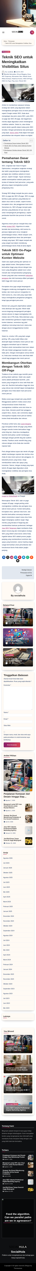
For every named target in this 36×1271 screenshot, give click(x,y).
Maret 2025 (7, 901)
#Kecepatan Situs (17, 76)
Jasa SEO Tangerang (9, 528)
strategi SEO (10, 226)
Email (6, 719)
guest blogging (26, 424)
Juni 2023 (6, 1003)
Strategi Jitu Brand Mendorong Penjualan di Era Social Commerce (12, 817)
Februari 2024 (8, 964)
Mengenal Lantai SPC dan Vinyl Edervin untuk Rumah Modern (13, 806)
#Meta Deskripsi (6, 78)
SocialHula (18, 1251)
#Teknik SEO (22, 81)
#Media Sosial (27, 76)
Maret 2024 (7, 959)
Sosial (9, 1084)
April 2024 (6, 955)
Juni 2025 (6, 887)
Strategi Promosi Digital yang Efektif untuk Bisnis (17, 640)
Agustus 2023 (7, 993)
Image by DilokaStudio (9, 496)
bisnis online (14, 133)
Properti (9, 1064)
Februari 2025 (8, 906)
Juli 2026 (6, 863)
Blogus (27, 1265)
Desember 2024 (8, 916)
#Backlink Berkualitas (10, 74)
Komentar (7, 685)
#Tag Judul (15, 81)
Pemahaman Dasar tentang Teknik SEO (16, 143)
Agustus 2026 (7, 858)
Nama (6, 712)
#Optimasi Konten (17, 78)
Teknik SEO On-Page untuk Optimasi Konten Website (17, 147)
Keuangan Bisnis (12, 1104)
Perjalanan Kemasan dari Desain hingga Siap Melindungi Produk (17, 621)
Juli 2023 (6, 998)
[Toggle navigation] (3, 32)
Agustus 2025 (7, 877)
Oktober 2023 (7, 984)
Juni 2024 (6, 945)
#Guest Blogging (22, 74)
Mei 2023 (6, 1008)
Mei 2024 (6, 950)
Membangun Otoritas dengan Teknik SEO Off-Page (18, 151)
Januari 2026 (7, 868)
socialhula (10, 72)
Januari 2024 (7, 969)
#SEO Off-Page (27, 78)
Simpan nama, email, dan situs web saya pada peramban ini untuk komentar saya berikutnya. (17, 737)
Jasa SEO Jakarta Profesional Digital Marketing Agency (10, 828)
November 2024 (8, 921)
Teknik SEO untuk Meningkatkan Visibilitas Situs (17, 62)
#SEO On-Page (6, 81)
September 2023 (8, 988)
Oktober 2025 (7, 872)
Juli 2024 (6, 940)
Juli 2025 (6, 882)
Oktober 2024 (7, 926)
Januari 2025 (7, 911)
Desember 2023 (8, 974)
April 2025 (6, 897)
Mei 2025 (6, 892)
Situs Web (7, 725)
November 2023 (8, 979)
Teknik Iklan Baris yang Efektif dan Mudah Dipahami (17, 660)
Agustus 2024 (7, 935)
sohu (9, 643)
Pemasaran (6, 52)
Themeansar (18, 1268)
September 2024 (8, 930)
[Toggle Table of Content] (30, 140)
